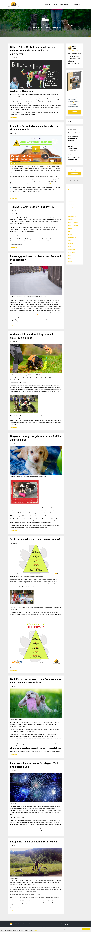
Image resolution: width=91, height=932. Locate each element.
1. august (70, 193)
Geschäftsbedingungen (63, 924)
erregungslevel (71, 204)
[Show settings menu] (57, 163)
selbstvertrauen (72, 237)
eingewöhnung (71, 201)
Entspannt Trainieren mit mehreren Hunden (34, 841)
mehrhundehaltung (73, 222)
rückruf (70, 234)
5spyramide (70, 196)
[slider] (34, 163)
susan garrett (71, 252)
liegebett (70, 219)
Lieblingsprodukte (63, 4)
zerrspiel (70, 261)
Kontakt (76, 4)
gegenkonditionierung (73, 210)
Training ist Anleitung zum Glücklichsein (32, 207)
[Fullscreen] (60, 163)
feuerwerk (70, 207)
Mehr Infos (36, 930)
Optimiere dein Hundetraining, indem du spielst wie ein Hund (32, 336)
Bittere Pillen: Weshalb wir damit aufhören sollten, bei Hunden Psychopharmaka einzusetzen (33, 50)
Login (80, 4)
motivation (70, 228)
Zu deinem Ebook (74, 112)
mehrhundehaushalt (73, 225)
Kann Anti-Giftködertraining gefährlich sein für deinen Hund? (73, 149)
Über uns (55, 4)
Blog (71, 4)
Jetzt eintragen (74, 173)
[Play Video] (11, 163)
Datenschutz (74, 924)
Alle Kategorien (71, 190)
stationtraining (71, 249)
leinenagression (72, 216)
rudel (69, 231)
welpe (69, 255)
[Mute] (55, 163)
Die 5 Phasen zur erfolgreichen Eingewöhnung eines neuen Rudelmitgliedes (35, 681)
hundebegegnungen (73, 213)
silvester (70, 240)
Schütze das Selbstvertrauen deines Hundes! (35, 539)
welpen (69, 258)
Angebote (47, 4)
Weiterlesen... (14, 117)
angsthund (70, 199)
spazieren (70, 243)
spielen (69, 246)
